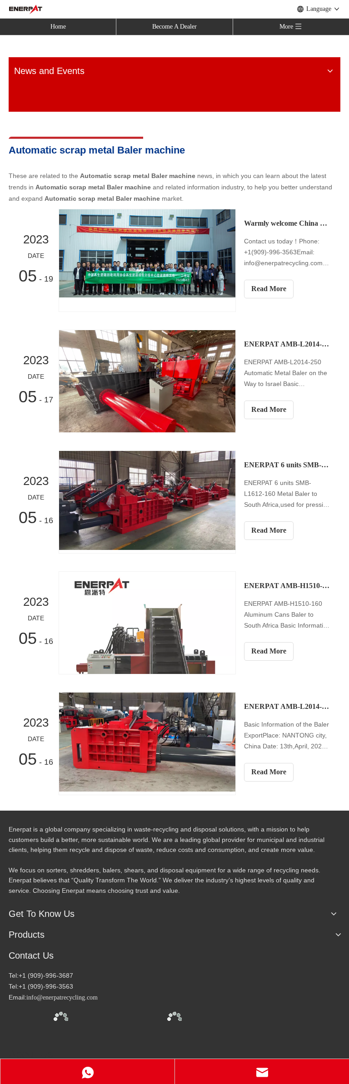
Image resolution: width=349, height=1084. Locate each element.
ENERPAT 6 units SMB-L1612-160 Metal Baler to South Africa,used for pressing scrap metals (287, 465)
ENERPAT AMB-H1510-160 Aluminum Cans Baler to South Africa (287, 585)
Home (58, 26)
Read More (268, 288)
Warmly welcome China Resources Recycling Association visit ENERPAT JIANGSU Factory (287, 223)
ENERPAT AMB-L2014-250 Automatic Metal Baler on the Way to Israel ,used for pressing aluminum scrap (287, 344)
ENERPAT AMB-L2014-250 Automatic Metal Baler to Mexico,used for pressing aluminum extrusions (287, 706)
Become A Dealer (174, 26)
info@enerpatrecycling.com (62, 997)
